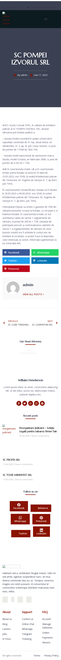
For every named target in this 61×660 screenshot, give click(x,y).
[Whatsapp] (30, 403)
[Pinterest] (42, 403)
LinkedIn (41, 533)
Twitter (22, 533)
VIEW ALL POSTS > (33, 294)
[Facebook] (12, 599)
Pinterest (41, 521)
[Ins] (5, 600)
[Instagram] (36, 403)
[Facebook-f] (18, 403)
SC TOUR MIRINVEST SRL (17, 474)
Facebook (18, 508)
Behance (42, 508)
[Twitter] (24, 403)
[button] (45, 19)
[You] (29, 600)
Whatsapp (20, 521)
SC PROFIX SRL (11, 459)
